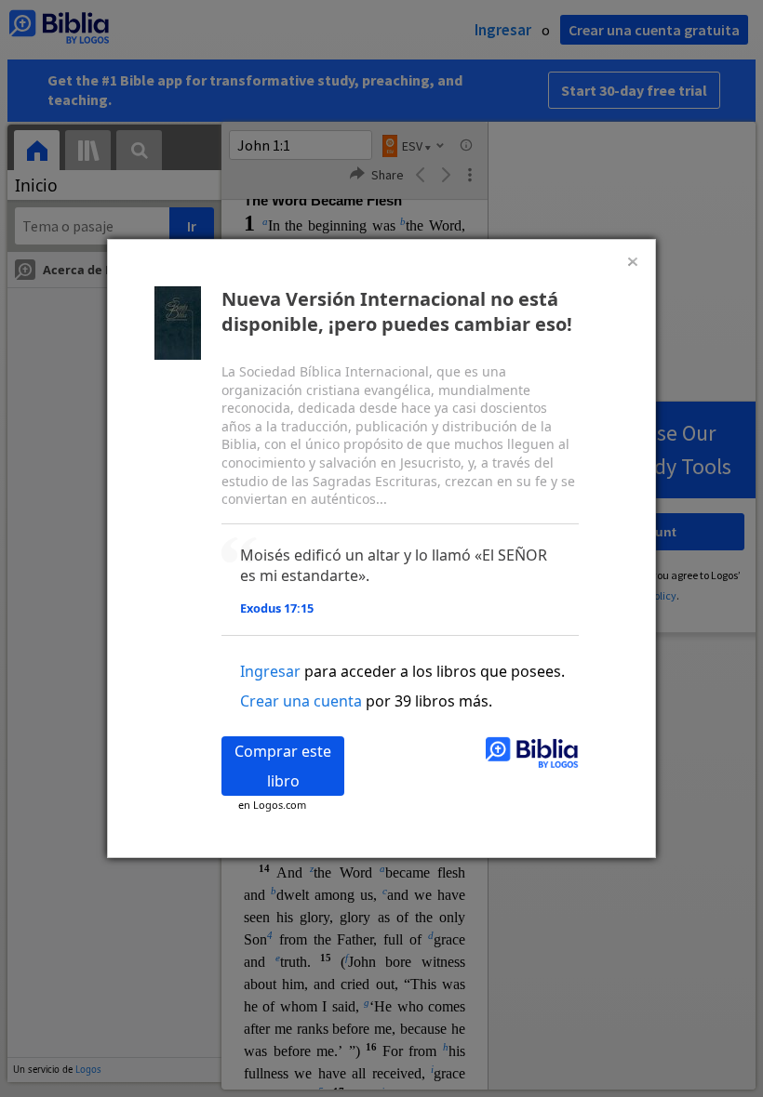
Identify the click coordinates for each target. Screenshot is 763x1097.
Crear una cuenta (301, 701)
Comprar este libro (282, 766)
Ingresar (270, 671)
